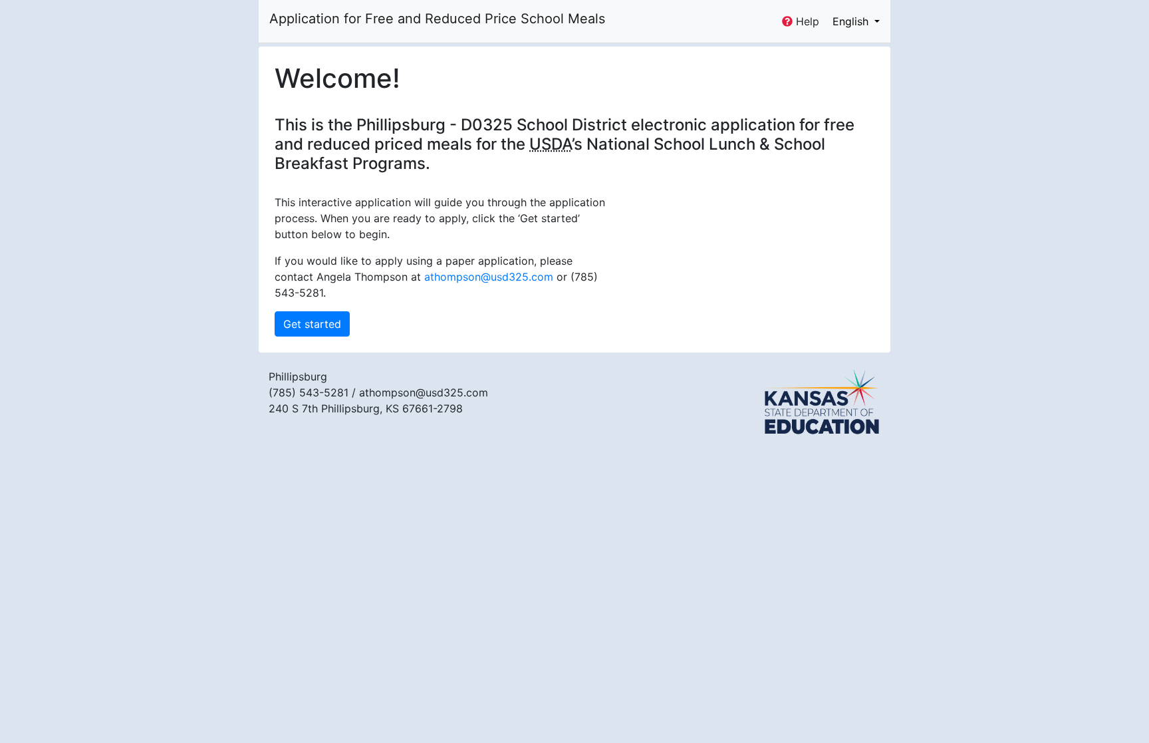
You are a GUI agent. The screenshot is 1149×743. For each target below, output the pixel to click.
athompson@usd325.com (488, 276)
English (852, 21)
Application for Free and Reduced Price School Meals (437, 19)
